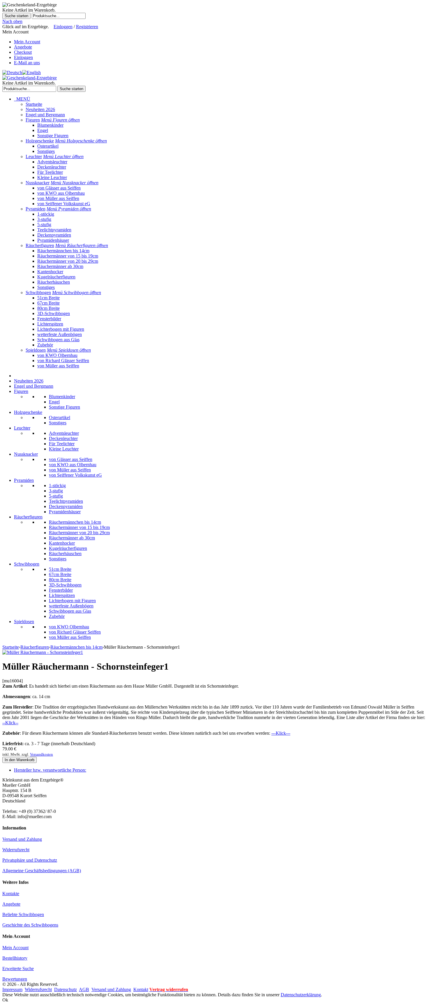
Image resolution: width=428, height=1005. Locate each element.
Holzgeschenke (40, 140)
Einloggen (63, 26)
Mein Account (27, 41)
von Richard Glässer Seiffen (63, 360)
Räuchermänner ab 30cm (60, 266)
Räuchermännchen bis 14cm (63, 250)
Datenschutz (65, 989)
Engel (42, 130)
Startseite (34, 104)
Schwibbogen (38, 292)
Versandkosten (41, 754)
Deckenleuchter (51, 166)
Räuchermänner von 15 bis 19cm (67, 255)
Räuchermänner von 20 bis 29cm (67, 261)
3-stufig (44, 219)
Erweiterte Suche (18, 968)
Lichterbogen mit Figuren (60, 329)
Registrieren (87, 26)
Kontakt (140, 989)
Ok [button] (5, 999)
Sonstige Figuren (52, 135)
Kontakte (10, 893)
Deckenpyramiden (54, 235)
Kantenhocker (50, 271)
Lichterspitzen (50, 323)
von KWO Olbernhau (57, 355)
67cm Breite (48, 303)
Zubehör (45, 344)
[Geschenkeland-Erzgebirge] (29, 77)
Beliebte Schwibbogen (23, 914)
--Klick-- (10, 722)
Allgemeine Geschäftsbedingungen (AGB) (41, 870)
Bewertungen (14, 979)
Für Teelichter (50, 172)
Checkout (23, 52)
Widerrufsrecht (15, 849)
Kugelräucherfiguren (56, 276)
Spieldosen (36, 350)
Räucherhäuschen (53, 282)
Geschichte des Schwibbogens (30, 924)
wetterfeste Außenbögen (59, 334)
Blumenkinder (50, 125)
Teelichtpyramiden (54, 229)
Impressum (12, 989)
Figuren (33, 119)
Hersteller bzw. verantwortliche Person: (50, 770)
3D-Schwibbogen (53, 313)
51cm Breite (48, 297)
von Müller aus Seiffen (58, 198)
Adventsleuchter (52, 161)
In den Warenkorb (19, 760)
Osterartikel (48, 146)
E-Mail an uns (27, 62)
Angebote (23, 46)
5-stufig (44, 224)
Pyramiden (35, 208)
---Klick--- (280, 733)
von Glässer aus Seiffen (59, 187)
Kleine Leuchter (52, 177)
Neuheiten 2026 (40, 109)
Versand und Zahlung (22, 839)
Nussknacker (37, 182)
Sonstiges (46, 151)
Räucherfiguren (40, 245)
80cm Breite (48, 308)
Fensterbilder (49, 318)
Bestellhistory (14, 958)
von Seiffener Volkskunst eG (63, 203)
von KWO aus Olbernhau (61, 193)
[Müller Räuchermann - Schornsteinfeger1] (42, 652)
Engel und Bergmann (45, 114)
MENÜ (22, 98)
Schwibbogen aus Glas (58, 339)
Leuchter (34, 156)
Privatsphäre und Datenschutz (29, 860)
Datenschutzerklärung (301, 994)
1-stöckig (45, 214)
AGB (84, 989)
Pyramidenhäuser (53, 240)
